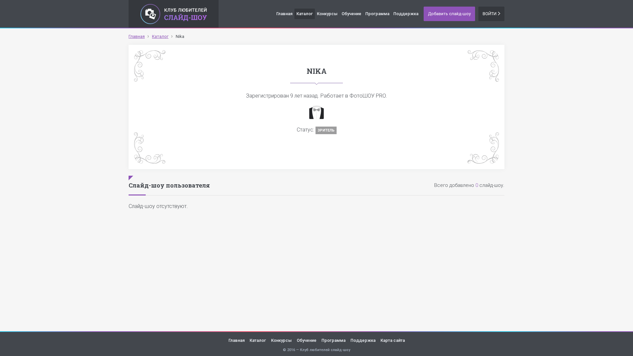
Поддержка (405, 13)
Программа (377, 13)
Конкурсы (327, 13)
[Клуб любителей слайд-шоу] (174, 14)
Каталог (304, 13)
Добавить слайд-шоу (449, 13)
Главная (284, 13)
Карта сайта (392, 340)
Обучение (351, 13)
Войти (490, 13)
